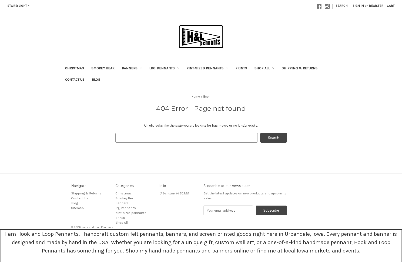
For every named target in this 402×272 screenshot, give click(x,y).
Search (342, 6)
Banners (129, 68)
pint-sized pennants (205, 68)
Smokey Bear (102, 68)
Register (376, 6)
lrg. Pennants (162, 68)
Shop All (262, 68)
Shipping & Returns (300, 68)
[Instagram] (327, 6)
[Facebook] (319, 6)
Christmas (74, 68)
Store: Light (17, 6)
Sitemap (77, 208)
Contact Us (74, 79)
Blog (96, 79)
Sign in (358, 6)
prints (241, 68)
